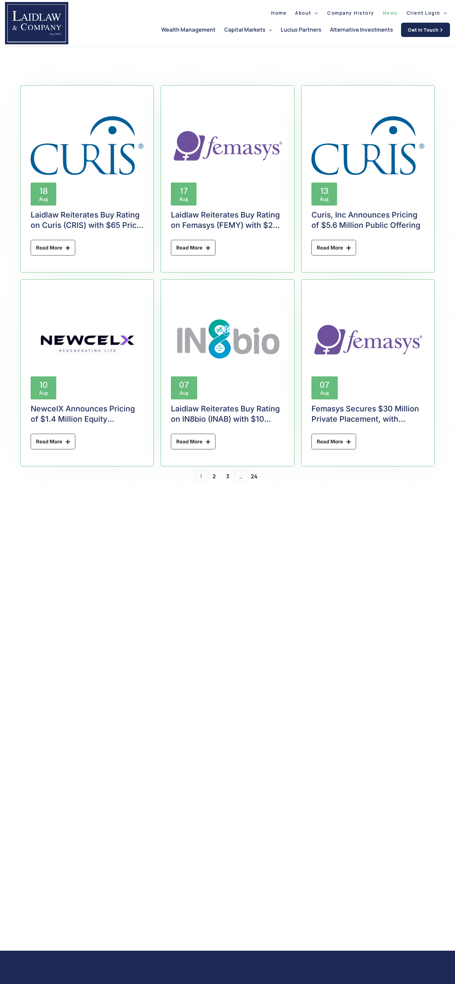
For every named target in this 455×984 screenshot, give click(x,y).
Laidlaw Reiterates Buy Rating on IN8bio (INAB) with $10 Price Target (225, 419)
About (303, 13)
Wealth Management (188, 29)
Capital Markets (244, 29)
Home (278, 13)
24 (254, 476)
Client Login (423, 13)
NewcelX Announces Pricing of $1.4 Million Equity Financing (83, 419)
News (390, 13)
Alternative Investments (361, 29)
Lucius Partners (301, 29)
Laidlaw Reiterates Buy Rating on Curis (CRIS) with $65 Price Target (86, 225)
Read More (49, 248)
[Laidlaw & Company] (36, 23)
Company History (350, 13)
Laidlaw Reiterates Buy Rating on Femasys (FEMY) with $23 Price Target (225, 225)
